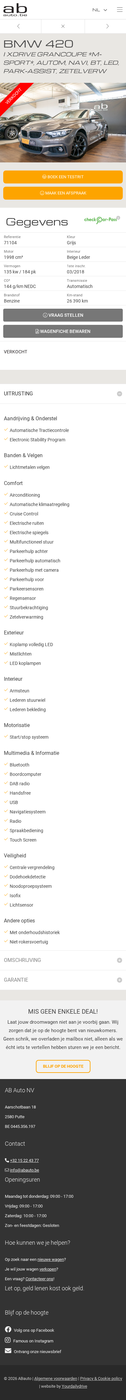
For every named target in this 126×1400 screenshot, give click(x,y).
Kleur (71, 237)
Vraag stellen (65, 315)
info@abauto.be (24, 1170)
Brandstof (12, 295)
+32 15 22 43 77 (24, 1160)
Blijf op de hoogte (63, 1066)
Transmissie (77, 281)
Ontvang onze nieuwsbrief (37, 1351)
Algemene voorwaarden (55, 1378)
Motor (9, 251)
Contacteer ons (39, 1278)
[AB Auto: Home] (15, 8)
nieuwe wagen (50, 1259)
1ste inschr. (76, 266)
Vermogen (12, 266)
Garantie (16, 980)
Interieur (73, 251)
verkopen (47, 1269)
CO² (7, 281)
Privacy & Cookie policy (101, 1378)
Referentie (12, 237)
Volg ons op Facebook (34, 1330)
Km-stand (74, 295)
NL (96, 9)
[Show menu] (116, 8)
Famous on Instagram (33, 1341)
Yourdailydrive (74, 1386)
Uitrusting (18, 394)
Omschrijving (22, 960)
